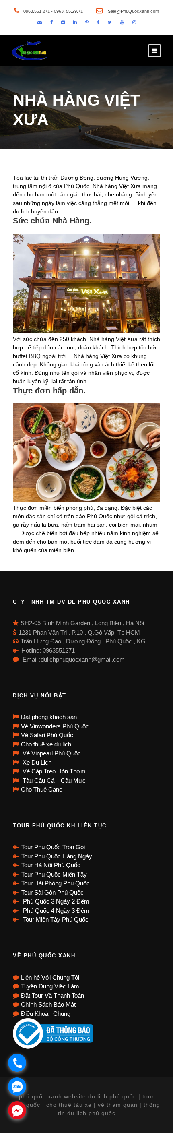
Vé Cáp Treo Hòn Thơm (53, 771)
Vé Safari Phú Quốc (47, 735)
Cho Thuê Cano (41, 789)
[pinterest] (87, 22)
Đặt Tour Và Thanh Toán (52, 995)
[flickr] (63, 22)
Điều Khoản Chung (45, 1013)
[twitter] (110, 22)
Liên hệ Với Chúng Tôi (50, 977)
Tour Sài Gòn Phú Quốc (52, 892)
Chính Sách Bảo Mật (48, 1004)
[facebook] (51, 22)
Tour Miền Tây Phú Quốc (55, 919)
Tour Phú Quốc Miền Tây (54, 874)
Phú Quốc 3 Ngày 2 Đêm (55, 901)
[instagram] (134, 22)
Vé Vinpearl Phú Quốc (51, 753)
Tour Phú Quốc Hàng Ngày (56, 856)
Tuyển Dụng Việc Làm (50, 986)
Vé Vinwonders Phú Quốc (55, 726)
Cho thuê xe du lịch (46, 744)
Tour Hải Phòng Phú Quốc (55, 883)
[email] (39, 22)
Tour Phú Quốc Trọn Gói (53, 847)
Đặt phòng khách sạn (49, 716)
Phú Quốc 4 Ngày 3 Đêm (55, 910)
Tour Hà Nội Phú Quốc (50, 865)
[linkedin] (75, 22)
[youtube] (122, 22)
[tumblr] (98, 22)
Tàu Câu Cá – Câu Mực (53, 780)
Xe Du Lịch (36, 762)
